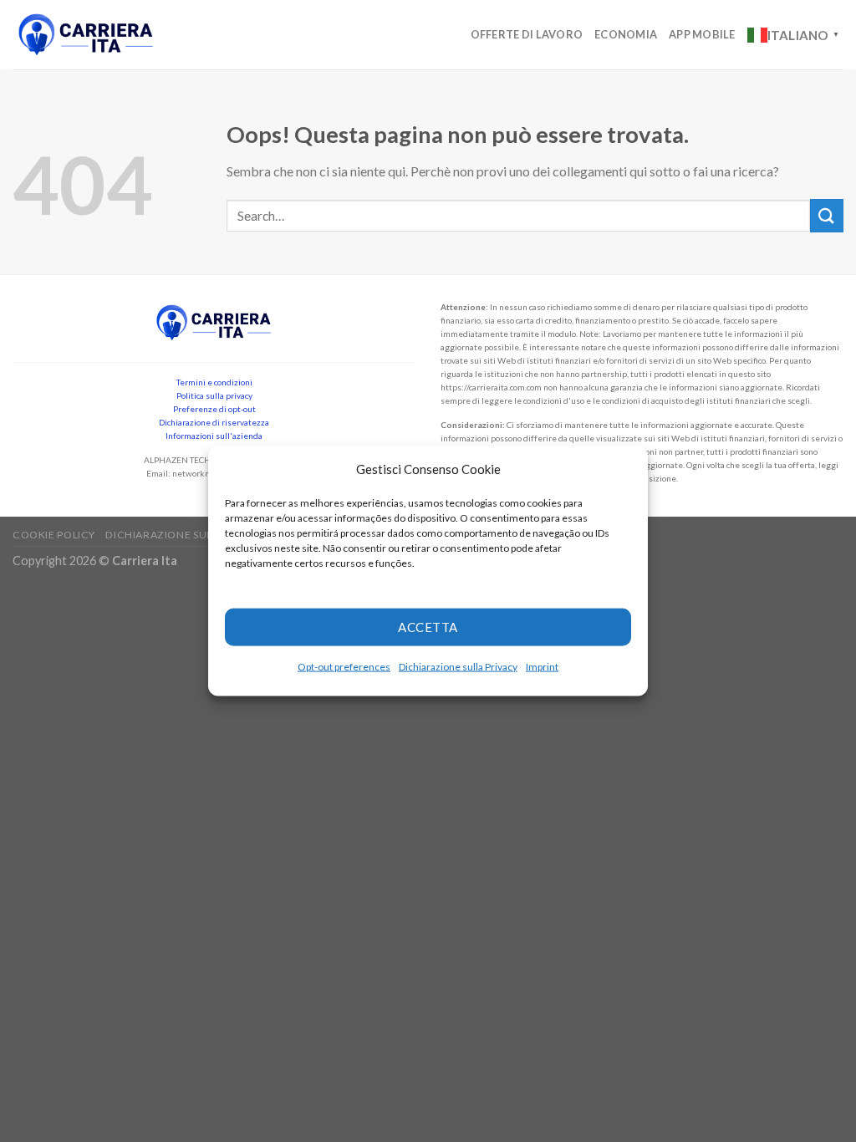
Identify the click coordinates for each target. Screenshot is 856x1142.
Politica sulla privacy (214, 395)
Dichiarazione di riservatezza (214, 422)
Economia (625, 34)
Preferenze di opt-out (214, 409)
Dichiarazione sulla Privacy (458, 666)
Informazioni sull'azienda (214, 436)
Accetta (427, 627)
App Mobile (702, 34)
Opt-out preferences (344, 666)
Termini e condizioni (214, 382)
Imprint (542, 666)
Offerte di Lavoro (527, 34)
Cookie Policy (54, 534)
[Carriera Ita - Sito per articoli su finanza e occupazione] (86, 34)
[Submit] (826, 215)
